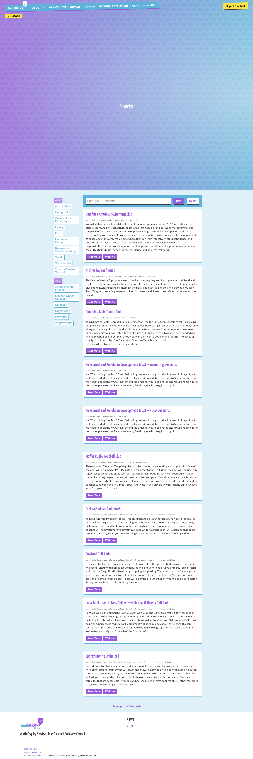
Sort (178, 200)
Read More (94, 256)
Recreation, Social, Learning (65, 250)
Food (58, 233)
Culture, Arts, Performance (63, 220)
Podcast (90, 6)
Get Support (120, 6)
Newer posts (119, 706)
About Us (38, 7)
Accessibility (63, 206)
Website (110, 256)
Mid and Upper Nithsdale (64, 297)
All (56, 200)
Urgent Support (235, 6)
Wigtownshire (63, 323)
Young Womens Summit (65, 271)
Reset (192, 200)
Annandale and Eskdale (64, 288)
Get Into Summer (143, 5)
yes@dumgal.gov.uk (25, 752)
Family (59, 227)
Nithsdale (61, 304)
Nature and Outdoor (62, 241)
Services (54, 7)
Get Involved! (71, 7)
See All (129, 726)
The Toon (103, 6)
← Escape (13, 16)
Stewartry (61, 317)
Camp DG (61, 212)
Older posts (134, 706)
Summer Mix (63, 263)
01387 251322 (25, 749)
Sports (59, 257)
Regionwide (62, 311)
